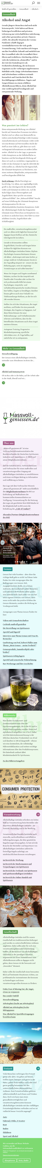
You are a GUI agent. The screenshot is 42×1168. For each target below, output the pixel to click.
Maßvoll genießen (9, 9)
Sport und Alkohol (10, 1136)
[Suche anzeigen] (32, 3)
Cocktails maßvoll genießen (14, 624)
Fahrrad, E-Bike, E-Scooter (14, 1121)
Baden (5, 1128)
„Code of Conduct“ (23, 509)
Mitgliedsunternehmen (16, 491)
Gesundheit (23, 9)
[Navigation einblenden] (39, 3)
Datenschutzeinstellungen (11, 1155)
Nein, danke (24, 1160)
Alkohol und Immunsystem (13, 372)
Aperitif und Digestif (11, 632)
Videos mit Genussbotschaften (15, 620)
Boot (5, 1125)
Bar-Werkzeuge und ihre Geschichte (18, 664)
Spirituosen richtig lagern (13, 656)
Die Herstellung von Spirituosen (16, 628)
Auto (5, 1117)
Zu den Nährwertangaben (13, 761)
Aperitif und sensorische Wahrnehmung (19, 660)
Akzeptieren (10, 1160)
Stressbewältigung (10, 354)
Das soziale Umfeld (11, 996)
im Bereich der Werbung (13, 860)
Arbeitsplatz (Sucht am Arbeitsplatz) (18, 1003)
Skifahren (7, 1132)
